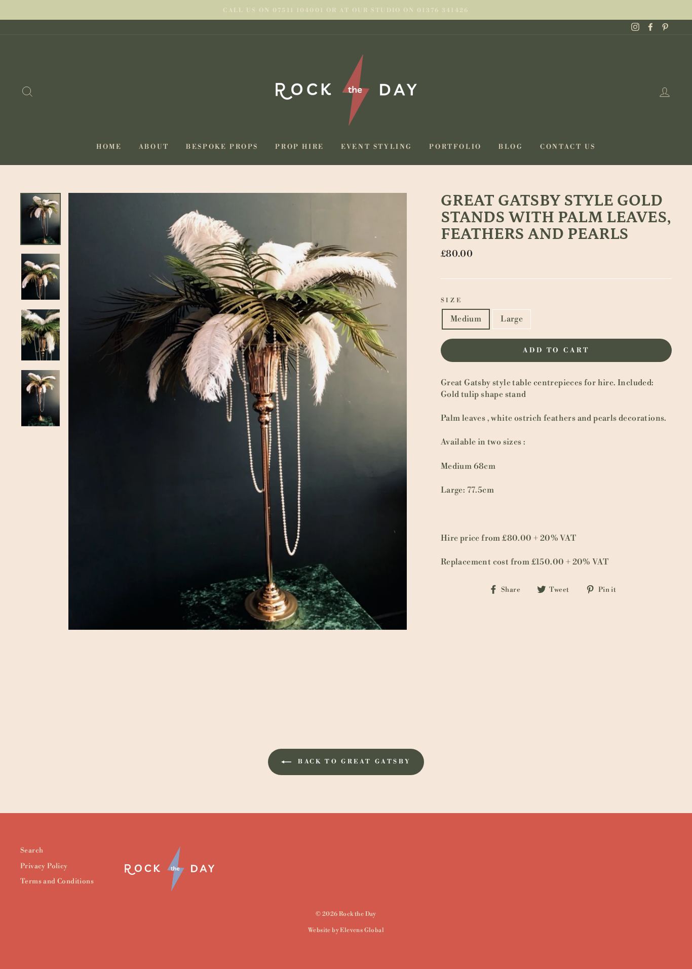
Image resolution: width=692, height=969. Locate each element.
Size (451, 300)
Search (31, 850)
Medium (465, 319)
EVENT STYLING (376, 147)
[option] (346, 10)
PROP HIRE (299, 147)
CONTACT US (568, 147)
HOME (109, 147)
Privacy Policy (44, 866)
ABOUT (154, 147)
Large (512, 319)
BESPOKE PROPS (222, 147)
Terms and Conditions (57, 881)
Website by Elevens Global (346, 930)
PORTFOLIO (455, 147)
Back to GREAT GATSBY (353, 761)
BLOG (510, 147)
